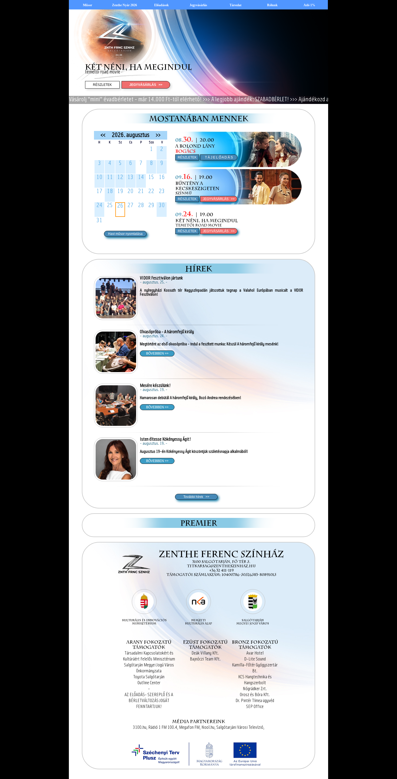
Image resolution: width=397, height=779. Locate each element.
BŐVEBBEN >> (157, 353)
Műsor (87, 5)
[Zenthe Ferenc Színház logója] (133, 583)
